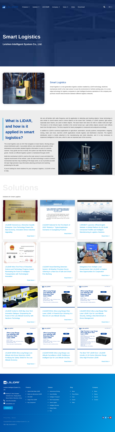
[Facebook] (103, 418)
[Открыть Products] (29, 7)
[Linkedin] (108, 418)
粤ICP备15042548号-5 (10, 424)
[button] (104, 7)
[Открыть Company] (59, 7)
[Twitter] (106, 418)
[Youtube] (110, 418)
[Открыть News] (67, 7)
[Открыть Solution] (39, 7)
